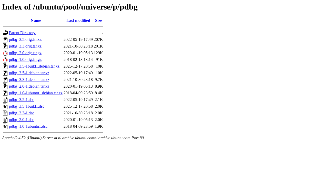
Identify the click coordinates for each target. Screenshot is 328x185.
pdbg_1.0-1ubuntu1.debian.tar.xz (36, 93)
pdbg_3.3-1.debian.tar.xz (29, 79)
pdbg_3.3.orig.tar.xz (25, 46)
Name (36, 20)
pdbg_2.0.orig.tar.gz (25, 53)
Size (98, 20)
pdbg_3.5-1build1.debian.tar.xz (34, 66)
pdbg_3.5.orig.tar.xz (25, 39)
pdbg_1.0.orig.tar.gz (25, 59)
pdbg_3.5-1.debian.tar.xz (29, 73)
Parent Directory (22, 33)
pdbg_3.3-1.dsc (21, 113)
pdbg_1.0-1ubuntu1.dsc (28, 126)
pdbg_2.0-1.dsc (21, 119)
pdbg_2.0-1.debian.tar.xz (29, 86)
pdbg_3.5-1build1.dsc (26, 106)
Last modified (78, 20)
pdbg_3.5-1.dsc (21, 99)
